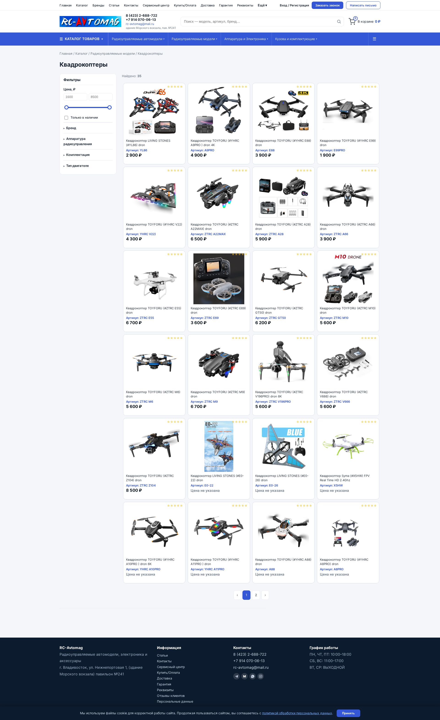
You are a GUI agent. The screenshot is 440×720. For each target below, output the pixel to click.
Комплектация (78, 155)
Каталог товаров (81, 39)
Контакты (131, 5)
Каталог (82, 5)
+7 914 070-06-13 (141, 20)
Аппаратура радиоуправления (77, 141)
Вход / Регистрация (294, 5)
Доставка (207, 5)
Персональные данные (175, 701)
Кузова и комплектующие (296, 39)
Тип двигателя (77, 166)
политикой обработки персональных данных (297, 713)
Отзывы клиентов (171, 696)
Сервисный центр (156, 5)
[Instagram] (260, 676)
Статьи (114, 5)
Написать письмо (363, 5)
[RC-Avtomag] (90, 21)
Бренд (71, 128)
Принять (348, 713)
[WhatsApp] (252, 676)
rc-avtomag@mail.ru (140, 24)
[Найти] (339, 21)
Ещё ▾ (262, 5)
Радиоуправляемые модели (194, 39)
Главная (66, 5)
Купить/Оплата (185, 5)
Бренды (98, 5)
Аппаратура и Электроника (246, 39)
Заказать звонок (327, 5)
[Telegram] (236, 676)
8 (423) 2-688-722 (141, 16)
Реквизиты (245, 5)
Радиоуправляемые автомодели (138, 39)
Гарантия (226, 5)
